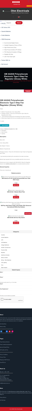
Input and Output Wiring (4, 347)
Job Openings (2, 400)
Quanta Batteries (6, 31)
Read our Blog (3, 326)
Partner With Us (5, 60)
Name (1, 272)
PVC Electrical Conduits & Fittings (12, 52)
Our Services (29, 6)
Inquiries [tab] (3, 133)
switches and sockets (11, 164)
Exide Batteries (5, 35)
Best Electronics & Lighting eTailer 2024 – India (18, 391)
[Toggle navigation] (1, 21)
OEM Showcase (5, 39)
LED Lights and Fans (4, 349)
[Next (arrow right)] (30, 1)
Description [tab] (3, 130)
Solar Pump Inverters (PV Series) (12, 49)
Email (1, 284)
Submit (28, 91)
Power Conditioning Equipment (6, 344)
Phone (1, 277)
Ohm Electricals (20, 10)
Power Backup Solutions (5, 341)
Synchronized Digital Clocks (11, 43)
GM (16, 129)
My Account (4, 64)
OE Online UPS (5, 27)
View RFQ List (3, 362)
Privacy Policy (3, 357)
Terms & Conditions (4, 354)
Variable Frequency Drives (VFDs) (13, 45)
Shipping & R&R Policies (5, 359)
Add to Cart (16, 185)
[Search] (10, 16)
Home (1, 80)
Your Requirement (4, 289)
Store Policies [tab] (4, 132)
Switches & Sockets (8, 129)
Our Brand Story (3, 323)
